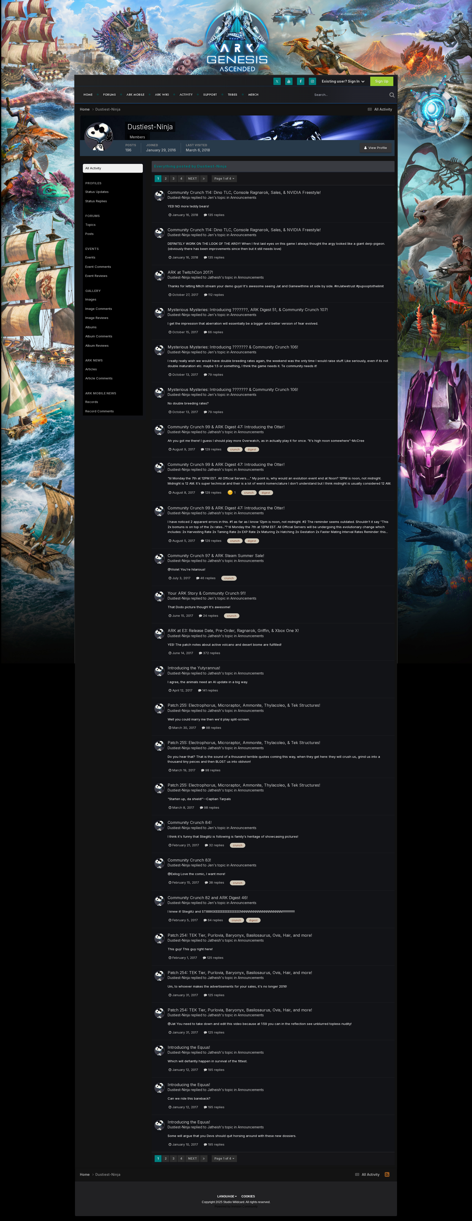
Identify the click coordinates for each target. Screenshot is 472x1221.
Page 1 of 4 (223, 178)
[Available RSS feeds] (387, 1174)
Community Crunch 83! (189, 860)
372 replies (211, 653)
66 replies (215, 332)
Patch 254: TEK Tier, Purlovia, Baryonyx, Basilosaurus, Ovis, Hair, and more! (240, 935)
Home (88, 94)
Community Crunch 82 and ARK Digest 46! (208, 897)
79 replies (215, 374)
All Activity (93, 168)
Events (90, 257)
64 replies (215, 920)
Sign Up (381, 81)
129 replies (212, 449)
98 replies (213, 728)
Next (192, 178)
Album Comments (98, 336)
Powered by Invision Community (236, 1206)
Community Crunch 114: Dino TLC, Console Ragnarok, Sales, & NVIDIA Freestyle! (244, 192)
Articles (91, 369)
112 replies (215, 295)
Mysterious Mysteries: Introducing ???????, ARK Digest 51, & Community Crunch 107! (248, 309)
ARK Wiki (162, 94)
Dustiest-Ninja (179, 197)
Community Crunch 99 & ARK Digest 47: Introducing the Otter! (226, 426)
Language (226, 1196)
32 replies (216, 845)
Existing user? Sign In (341, 81)
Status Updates (369, 94)
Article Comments (99, 378)
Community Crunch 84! (189, 822)
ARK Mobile (135, 94)
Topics (90, 225)
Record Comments (99, 411)
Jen (210, 197)
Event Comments (98, 267)
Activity (186, 94)
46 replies (207, 578)
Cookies (248, 1196)
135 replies (215, 215)
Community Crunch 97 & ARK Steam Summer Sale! (216, 555)
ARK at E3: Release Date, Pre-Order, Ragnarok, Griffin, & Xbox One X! (233, 630)
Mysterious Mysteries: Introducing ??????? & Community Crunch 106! (233, 347)
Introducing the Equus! (189, 1047)
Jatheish (214, 277)
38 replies (216, 882)
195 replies (215, 1070)
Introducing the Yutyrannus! (194, 667)
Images (90, 299)
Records (91, 402)
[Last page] (203, 178)
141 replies (209, 690)
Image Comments (98, 309)
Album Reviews (97, 345)
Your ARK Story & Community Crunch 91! (207, 593)
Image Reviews (96, 318)
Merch (253, 94)
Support (210, 94)
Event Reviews (96, 276)
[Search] (392, 94)
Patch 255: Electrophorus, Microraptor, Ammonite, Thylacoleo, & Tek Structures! (244, 705)
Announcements (243, 197)
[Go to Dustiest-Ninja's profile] (159, 195)
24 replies (210, 616)
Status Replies (96, 201)
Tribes (232, 94)
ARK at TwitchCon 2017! (190, 272)
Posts (89, 234)
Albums (91, 327)
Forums (109, 94)
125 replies (214, 958)
